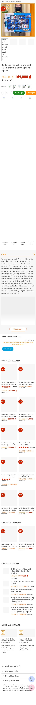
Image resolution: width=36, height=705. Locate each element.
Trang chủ (4, 2)
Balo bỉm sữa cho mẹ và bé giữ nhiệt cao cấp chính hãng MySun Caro (9, 416)
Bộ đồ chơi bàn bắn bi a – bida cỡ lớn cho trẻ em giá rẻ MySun (9, 545)
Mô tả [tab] (4, 254)
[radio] (11, 87)
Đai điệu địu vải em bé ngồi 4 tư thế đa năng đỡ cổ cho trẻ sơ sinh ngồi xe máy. (9, 509)
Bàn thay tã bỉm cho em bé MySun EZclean (26, 444)
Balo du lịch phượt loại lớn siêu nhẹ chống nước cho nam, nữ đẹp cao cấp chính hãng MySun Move (26, 384)
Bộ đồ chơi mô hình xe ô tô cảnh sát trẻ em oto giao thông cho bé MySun (26, 509)
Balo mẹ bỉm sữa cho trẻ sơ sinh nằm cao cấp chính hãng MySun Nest (26, 416)
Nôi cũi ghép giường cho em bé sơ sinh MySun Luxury (8, 476)
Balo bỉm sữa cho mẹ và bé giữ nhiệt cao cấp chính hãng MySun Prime (9, 444)
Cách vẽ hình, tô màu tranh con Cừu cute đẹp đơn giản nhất (8, 640)
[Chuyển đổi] (3, 666)
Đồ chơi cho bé (16, 2)
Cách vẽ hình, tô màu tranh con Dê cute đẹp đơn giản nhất (25, 640)
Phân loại (3, 86)
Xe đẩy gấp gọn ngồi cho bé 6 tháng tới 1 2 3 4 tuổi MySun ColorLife (8, 384)
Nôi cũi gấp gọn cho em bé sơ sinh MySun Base (26, 476)
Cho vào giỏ (19, 93)
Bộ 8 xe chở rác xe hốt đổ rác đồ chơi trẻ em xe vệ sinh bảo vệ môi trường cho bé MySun (26, 545)
